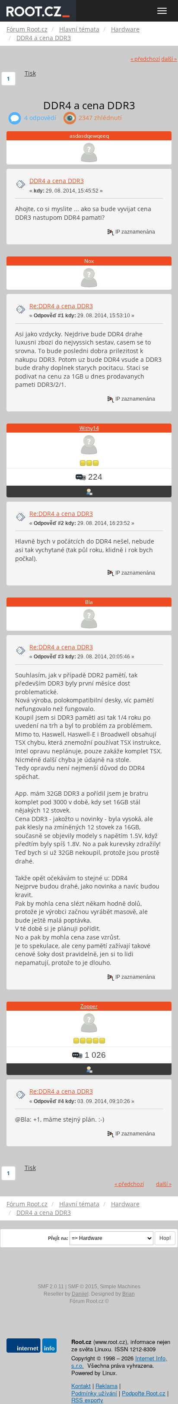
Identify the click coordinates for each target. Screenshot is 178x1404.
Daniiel (80, 1294)
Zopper (89, 1006)
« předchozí (145, 59)
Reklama (106, 1386)
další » (169, 59)
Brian (128, 1294)
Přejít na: (58, 1238)
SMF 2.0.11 (51, 1287)
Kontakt (81, 1386)
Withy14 (89, 428)
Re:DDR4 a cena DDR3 (61, 306)
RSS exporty (87, 1400)
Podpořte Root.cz (143, 1393)
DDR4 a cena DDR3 (56, 181)
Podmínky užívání (94, 1393)
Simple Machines (120, 1287)
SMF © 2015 (82, 1287)
